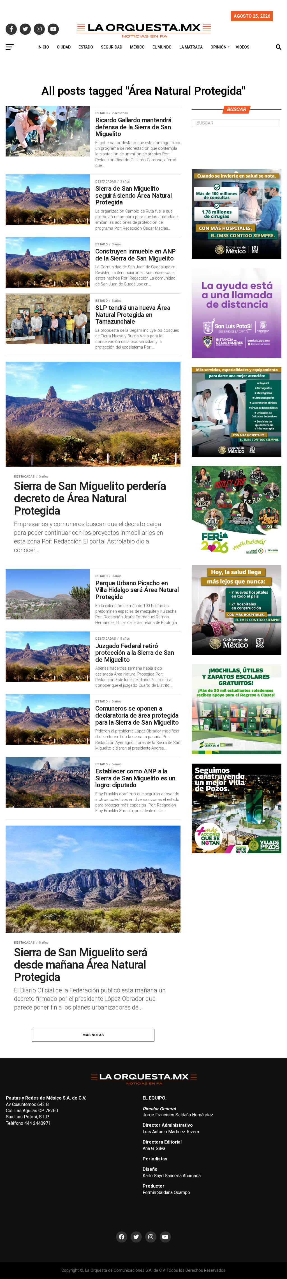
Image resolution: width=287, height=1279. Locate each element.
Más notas (93, 1035)
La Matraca (191, 47)
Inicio (43, 47)
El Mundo (162, 47)
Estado (85, 47)
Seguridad (111, 47)
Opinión (218, 47)
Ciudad (64, 47)
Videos (242, 47)
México (137, 47)
